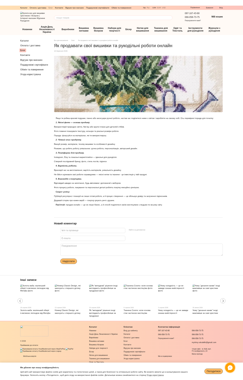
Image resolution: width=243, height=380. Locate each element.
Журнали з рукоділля (214, 29)
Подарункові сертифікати (97, 8)
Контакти (59, 8)
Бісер (128, 29)
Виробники (68, 29)
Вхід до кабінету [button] (131, 330)
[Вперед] (222, 300)
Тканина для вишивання (161, 29)
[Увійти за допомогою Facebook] (148, 230)
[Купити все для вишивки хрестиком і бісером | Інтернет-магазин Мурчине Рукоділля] (34, 331)
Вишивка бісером (98, 29)
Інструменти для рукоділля (195, 29)
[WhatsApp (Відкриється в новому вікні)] (176, 8)
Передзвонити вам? (193, 21)
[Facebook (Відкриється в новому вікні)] (183, 8)
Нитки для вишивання (142, 29)
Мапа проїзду (197, 354)
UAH (154, 8)
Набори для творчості (114, 29)
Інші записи (28, 279)
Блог (51, 8)
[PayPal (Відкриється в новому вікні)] (69, 349)
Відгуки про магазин (74, 8)
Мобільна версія (29, 356)
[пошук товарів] (170, 17)
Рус (148, 8)
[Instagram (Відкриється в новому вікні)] (180, 8)
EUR (159, 8)
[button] (241, 3)
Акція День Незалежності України (47, 29)
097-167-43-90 (192, 13)
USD (164, 8)
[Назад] (20, 300)
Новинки (27, 29)
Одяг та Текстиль (177, 29)
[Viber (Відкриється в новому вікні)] (169, 8)
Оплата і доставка (38, 8)
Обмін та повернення (121, 8)
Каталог (23, 8)
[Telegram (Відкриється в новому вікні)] (173, 8)
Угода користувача (30, 74)
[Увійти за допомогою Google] (153, 230)
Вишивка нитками (84, 29)
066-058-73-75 (192, 17)
